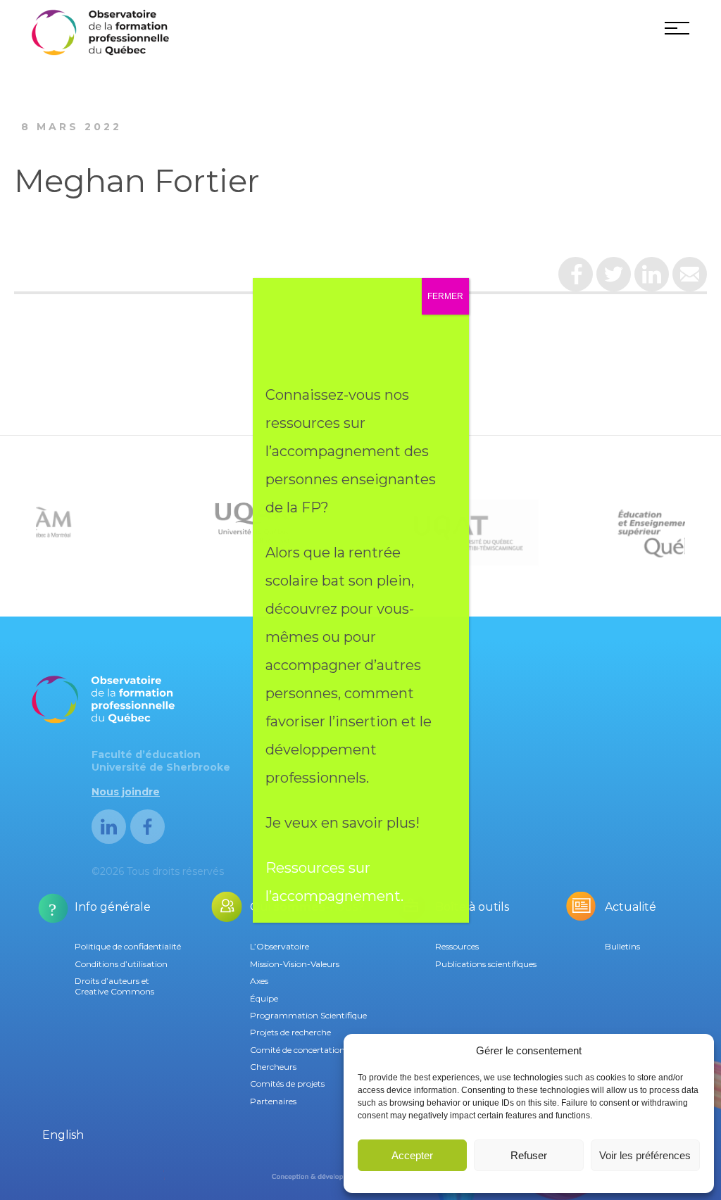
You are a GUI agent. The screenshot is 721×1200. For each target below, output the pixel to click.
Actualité (630, 907)
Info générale (113, 907)
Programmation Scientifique (308, 1015)
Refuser (528, 1155)
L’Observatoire (279, 946)
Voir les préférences (645, 1155)
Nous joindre (126, 791)
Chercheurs (273, 1066)
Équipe (264, 998)
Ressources (457, 946)
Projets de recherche (290, 1032)
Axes (259, 980)
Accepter (412, 1155)
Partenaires (273, 1101)
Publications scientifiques (486, 964)
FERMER (445, 296)
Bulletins (622, 946)
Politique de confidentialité (128, 946)
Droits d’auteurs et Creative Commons (114, 985)
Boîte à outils (472, 907)
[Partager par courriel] (689, 279)
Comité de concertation (297, 1049)
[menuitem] (63, 1135)
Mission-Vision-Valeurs (294, 964)
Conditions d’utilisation (121, 964)
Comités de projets (287, 1083)
